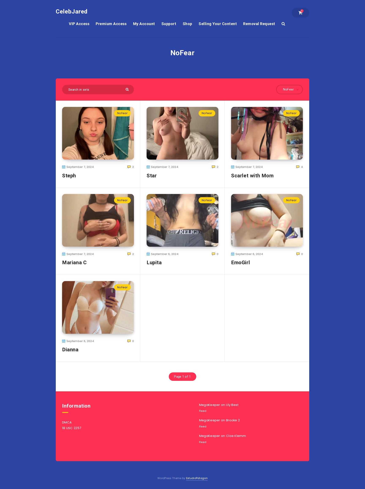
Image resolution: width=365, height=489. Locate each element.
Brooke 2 (233, 420)
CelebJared (72, 11)
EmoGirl (240, 262)
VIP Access (79, 24)
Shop (187, 24)
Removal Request (259, 24)
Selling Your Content (218, 24)
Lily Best (232, 405)
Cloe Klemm (236, 436)
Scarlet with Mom (252, 176)
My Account (144, 24)
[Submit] (128, 89)
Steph (69, 176)
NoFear (122, 113)
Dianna (70, 350)
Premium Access (111, 24)
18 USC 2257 (71, 428)
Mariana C (74, 262)
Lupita (154, 262)
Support (168, 24)
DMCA (67, 422)
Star (152, 176)
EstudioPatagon (197, 478)
